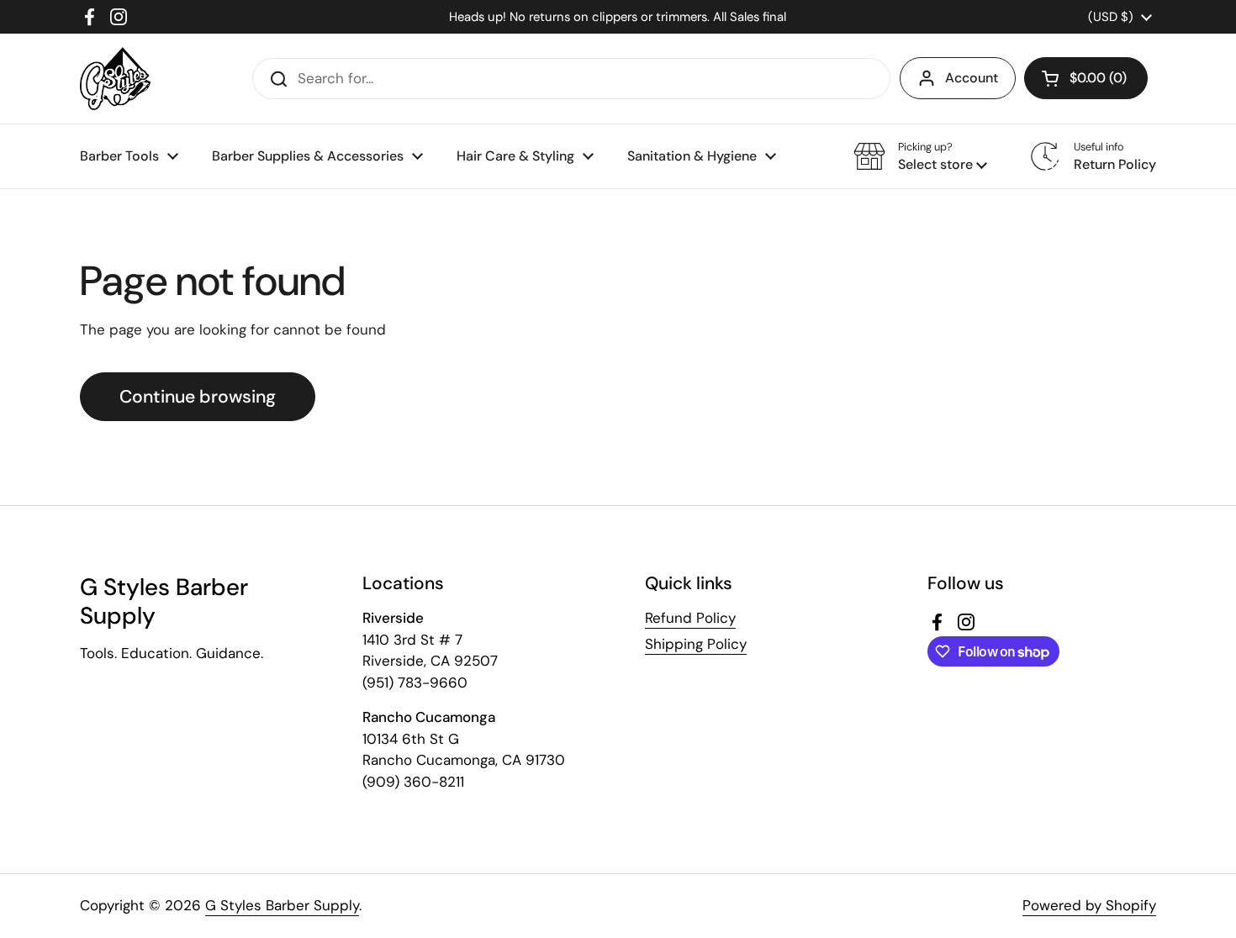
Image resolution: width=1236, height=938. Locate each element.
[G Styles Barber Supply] (115, 78)
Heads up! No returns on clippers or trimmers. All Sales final (617, 17)
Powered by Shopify (1089, 905)
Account (971, 78)
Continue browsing (197, 396)
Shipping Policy (696, 644)
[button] (1086, 78)
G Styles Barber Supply (282, 905)
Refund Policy (690, 618)
